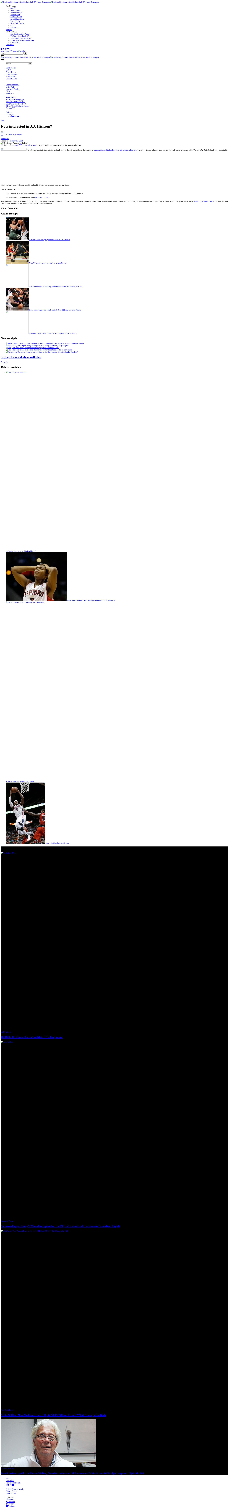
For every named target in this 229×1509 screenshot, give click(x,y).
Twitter (10, 1504)
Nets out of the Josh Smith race (57, 843)
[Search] (25, 53)
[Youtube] (8, 49)
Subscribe (4, 362)
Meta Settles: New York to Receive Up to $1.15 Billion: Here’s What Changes (53, 1415)
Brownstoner (15, 15)
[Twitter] (4, 49)
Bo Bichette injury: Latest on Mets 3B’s (32, 1037)
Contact (11, 1500)
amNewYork (6, 1032)
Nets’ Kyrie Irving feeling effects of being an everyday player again (42, 346)
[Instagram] (6, 49)
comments (5, 139)
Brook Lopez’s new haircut (204, 201)
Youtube (11, 1506)
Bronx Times (15, 10)
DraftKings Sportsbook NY (20, 38)
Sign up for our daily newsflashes (21, 357)
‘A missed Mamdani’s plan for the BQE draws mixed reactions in (60, 1226)
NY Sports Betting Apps (19, 34)
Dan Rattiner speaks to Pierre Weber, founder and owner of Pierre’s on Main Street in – (72, 1473)
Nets (2, 121)
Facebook (11, 1502)
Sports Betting (11, 97)
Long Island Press (17, 19)
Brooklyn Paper (16, 12)
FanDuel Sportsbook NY (19, 36)
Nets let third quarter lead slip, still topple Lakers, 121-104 (55, 286)
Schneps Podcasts (7, 1468)
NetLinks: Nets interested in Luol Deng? (21, 551)
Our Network (11, 68)
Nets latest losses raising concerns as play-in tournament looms (35, 348)
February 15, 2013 (42, 197)
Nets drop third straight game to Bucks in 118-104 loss (49, 240)
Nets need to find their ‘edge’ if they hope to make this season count (42, 350)
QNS (12, 25)
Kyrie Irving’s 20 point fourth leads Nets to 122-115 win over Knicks (55, 310)
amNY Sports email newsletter (27, 145)
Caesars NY (15, 43)
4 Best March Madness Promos (22, 40)
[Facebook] (1, 49)
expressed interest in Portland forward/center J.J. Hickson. (115, 150)
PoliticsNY (14, 27)
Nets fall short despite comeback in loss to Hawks (47, 263)
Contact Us (10, 45)
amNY (13, 8)
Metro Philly (15, 21)
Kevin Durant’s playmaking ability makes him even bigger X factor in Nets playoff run (51, 343)
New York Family (17, 23)
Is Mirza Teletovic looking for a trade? (20, 781)
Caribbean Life (16, 17)
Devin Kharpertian (15, 134)
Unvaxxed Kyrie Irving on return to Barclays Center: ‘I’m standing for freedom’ (47, 352)
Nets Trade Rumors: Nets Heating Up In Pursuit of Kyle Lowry (91, 600)
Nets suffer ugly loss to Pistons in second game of (53, 333)
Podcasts (9, 30)
